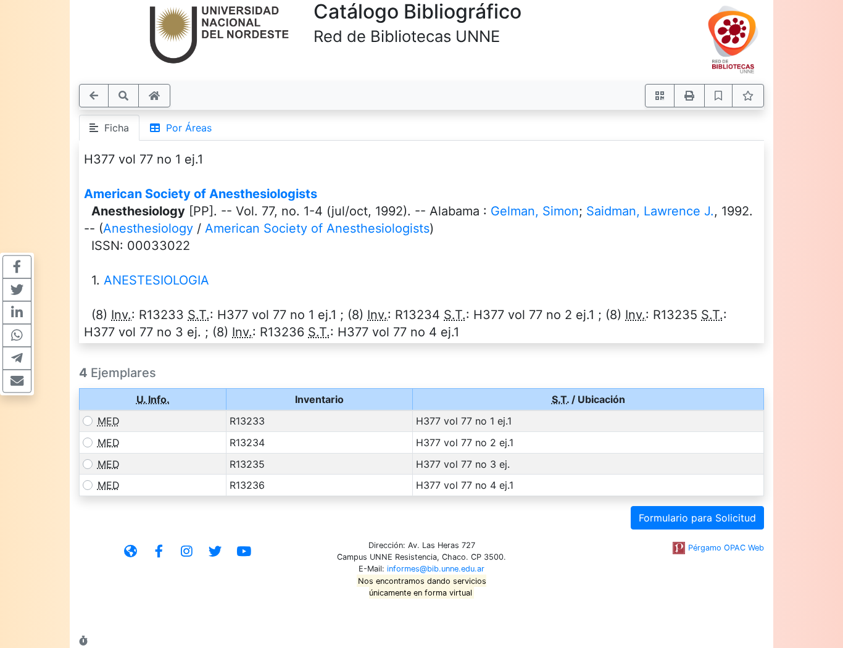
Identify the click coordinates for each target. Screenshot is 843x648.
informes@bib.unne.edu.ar (435, 568)
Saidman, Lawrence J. (650, 211)
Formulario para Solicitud (697, 518)
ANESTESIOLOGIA (156, 280)
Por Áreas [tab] (186, 128)
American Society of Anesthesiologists (200, 193)
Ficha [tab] (113, 128)
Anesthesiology (148, 228)
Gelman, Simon (535, 211)
